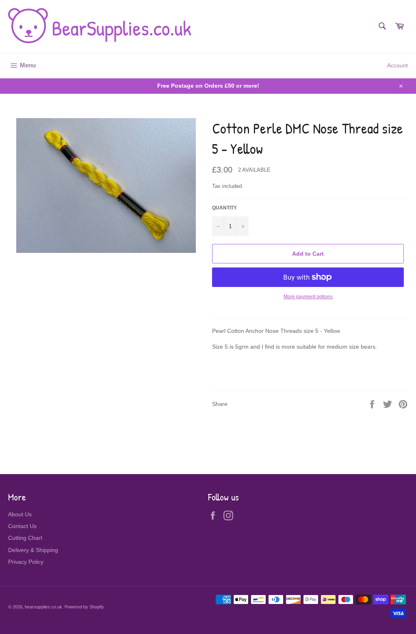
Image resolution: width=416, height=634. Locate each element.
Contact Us (22, 526)
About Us (20, 514)
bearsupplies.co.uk (43, 606)
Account (397, 65)
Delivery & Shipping (33, 550)
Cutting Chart (25, 538)
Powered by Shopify (84, 606)
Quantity (224, 208)
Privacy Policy (25, 562)
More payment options (308, 297)
